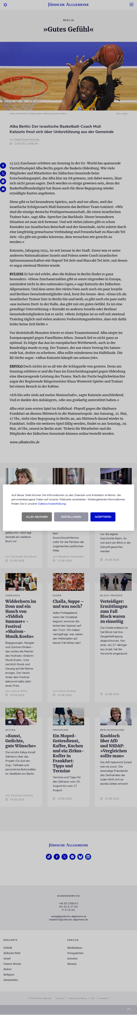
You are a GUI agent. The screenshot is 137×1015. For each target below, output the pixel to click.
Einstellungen (71, 517)
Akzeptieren (103, 517)
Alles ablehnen (37, 517)
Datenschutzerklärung (52, 504)
